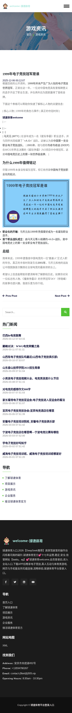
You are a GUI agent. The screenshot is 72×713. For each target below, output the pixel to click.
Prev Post (11, 295)
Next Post (61, 295)
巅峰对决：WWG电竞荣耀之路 (21, 346)
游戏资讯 (10, 489)
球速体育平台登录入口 (42, 705)
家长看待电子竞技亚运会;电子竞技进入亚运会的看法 (34, 400)
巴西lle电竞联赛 (12, 335)
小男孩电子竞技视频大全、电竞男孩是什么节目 (31, 378)
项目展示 (10, 483)
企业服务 (10, 495)
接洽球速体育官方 (15, 501)
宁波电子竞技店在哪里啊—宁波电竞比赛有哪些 (31, 432)
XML (5, 645)
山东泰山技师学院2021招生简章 (21, 367)
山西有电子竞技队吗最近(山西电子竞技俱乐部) (30, 356)
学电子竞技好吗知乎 (15, 443)
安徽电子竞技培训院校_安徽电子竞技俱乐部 (29, 421)
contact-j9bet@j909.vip (23, 673)
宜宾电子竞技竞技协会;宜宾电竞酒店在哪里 (28, 410)
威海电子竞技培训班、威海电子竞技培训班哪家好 (32, 453)
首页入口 (8, 602)
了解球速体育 (13, 478)
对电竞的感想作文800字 (17, 389)
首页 (28, 34)
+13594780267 (20, 668)
